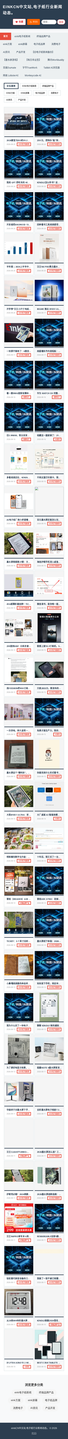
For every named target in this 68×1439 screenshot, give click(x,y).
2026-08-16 (11, 397)
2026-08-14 (41, 818)
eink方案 (7, 44)
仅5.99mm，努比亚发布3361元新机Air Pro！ (29, 435)
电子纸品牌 (39, 44)
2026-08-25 (11, 144)
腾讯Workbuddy (56, 59)
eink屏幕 (22, 44)
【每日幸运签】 (33, 59)
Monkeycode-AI (33, 75)
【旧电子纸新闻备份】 (43, 52)
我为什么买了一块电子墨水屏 (20, 1025)
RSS (35, 21)
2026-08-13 (11, 987)
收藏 (21, 21)
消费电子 (55, 44)
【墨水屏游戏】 (11, 59)
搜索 (61, 22)
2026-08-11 (41, 1071)
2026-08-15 (41, 565)
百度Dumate (9, 67)
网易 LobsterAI (10, 75)
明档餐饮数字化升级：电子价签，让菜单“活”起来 (30, 856)
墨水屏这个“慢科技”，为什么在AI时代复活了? (28, 772)
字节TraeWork (29, 67)
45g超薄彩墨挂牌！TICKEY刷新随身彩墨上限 (28, 604)
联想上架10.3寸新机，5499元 (51, 646)
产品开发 (20, 52)
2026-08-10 (41, 1324)
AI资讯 (6, 52)
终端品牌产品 (43, 36)
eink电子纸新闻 (22, 36)
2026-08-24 (41, 144)
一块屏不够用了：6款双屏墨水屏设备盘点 (26, 351)
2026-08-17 (41, 313)
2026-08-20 (11, 270)
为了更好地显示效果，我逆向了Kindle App (28, 1067)
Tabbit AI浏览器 (52, 67)
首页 (5, 36)
